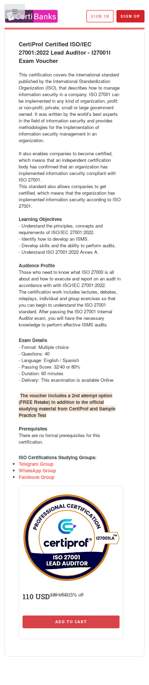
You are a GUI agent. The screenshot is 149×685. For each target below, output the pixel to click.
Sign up (130, 16)
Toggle (15, 13)
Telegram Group (36, 464)
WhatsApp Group (37, 470)
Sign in (100, 16)
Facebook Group (36, 477)
